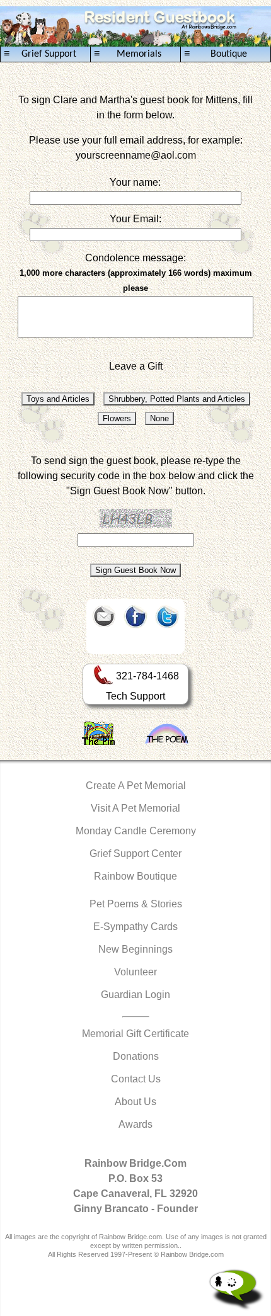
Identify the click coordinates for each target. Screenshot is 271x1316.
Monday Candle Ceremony (136, 830)
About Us (135, 1101)
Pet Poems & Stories (135, 904)
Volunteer (135, 972)
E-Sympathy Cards (135, 926)
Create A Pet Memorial (136, 785)
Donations (136, 1056)
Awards (135, 1124)
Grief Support (40, 54)
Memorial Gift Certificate (135, 1033)
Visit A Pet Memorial (135, 808)
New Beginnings (135, 949)
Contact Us (136, 1079)
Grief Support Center (135, 853)
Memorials (127, 54)
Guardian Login (135, 994)
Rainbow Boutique (135, 876)
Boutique (215, 54)
